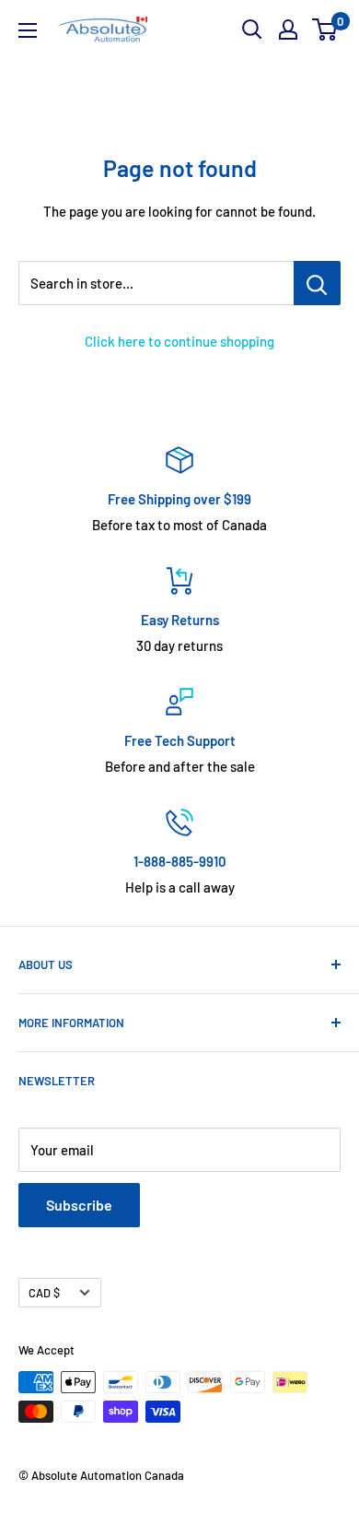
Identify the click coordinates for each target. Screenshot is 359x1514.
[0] (325, 29)
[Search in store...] (317, 283)
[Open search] (252, 29)
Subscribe (79, 1204)
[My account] (288, 29)
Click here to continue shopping (179, 341)
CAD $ (44, 1292)
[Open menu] (27, 30)
